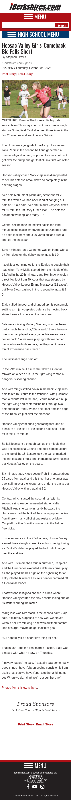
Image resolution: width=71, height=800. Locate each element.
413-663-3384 (36, 782)
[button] (35, 765)
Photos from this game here (19, 687)
